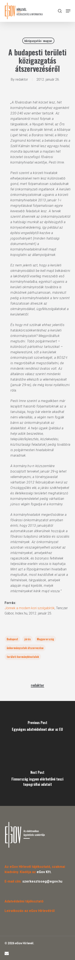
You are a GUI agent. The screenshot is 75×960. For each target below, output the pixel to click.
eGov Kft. (44, 872)
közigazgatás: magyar (38, 40)
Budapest (12, 639)
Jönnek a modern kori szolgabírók (30, 608)
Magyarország (45, 639)
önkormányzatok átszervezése (25, 648)
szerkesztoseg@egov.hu (42, 881)
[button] (68, 11)
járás (27, 639)
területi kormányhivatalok (23, 656)
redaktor (21, 79)
